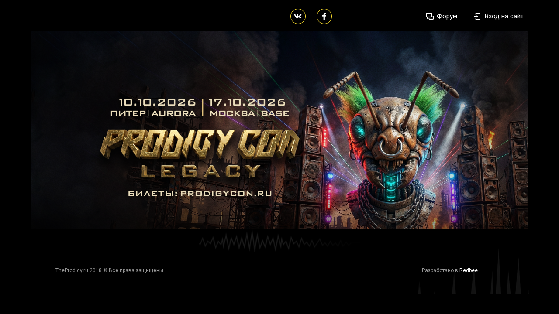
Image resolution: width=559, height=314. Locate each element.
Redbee (468, 270)
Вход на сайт (504, 16)
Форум (447, 16)
